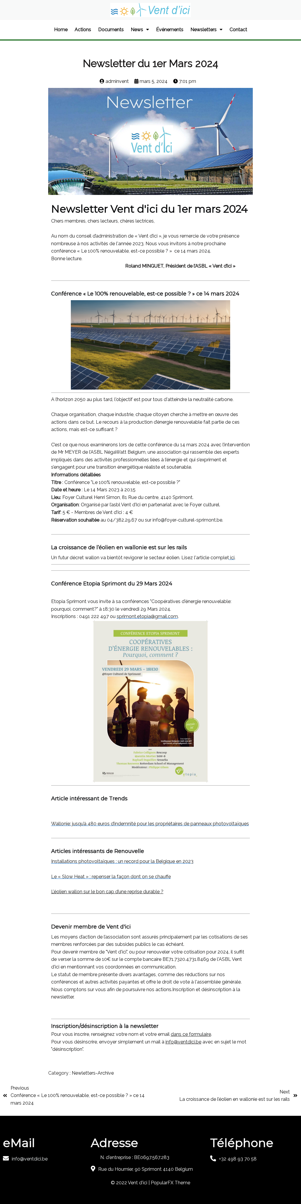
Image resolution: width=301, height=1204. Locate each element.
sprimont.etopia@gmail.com (147, 616)
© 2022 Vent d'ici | (131, 1182)
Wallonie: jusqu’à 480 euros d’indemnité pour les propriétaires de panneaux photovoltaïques (150, 823)
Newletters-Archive (93, 1073)
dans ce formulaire (191, 1034)
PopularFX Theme (170, 1182)
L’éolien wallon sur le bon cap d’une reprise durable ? (107, 891)
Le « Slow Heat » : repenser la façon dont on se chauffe (111, 876)
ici (232, 557)
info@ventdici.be (183, 1042)
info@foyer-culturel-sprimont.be (187, 520)
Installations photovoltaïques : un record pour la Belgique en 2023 (122, 861)
